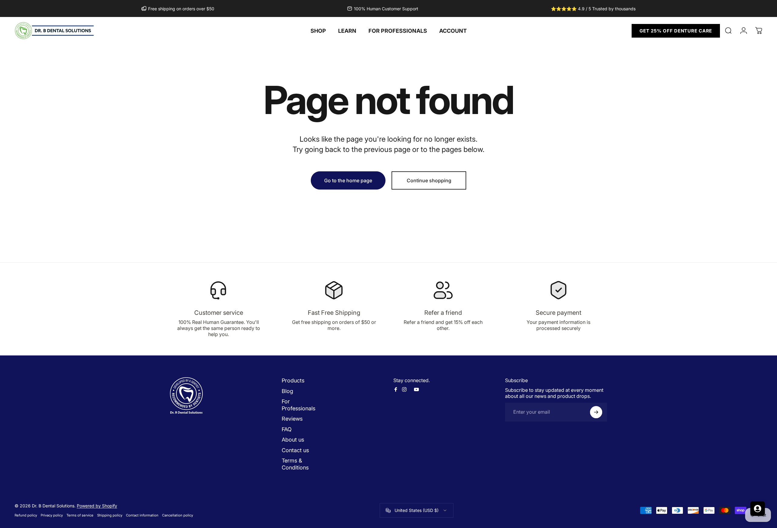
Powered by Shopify (97, 505)
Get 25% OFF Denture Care (676, 31)
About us (293, 439)
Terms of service (79, 515)
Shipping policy (109, 515)
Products (293, 380)
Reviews (292, 418)
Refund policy (26, 515)
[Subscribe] (596, 412)
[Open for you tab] (757, 508)
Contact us (295, 450)
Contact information (142, 515)
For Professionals (298, 405)
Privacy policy (52, 515)
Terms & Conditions (295, 464)
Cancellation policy (177, 515)
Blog (287, 391)
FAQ (287, 429)
